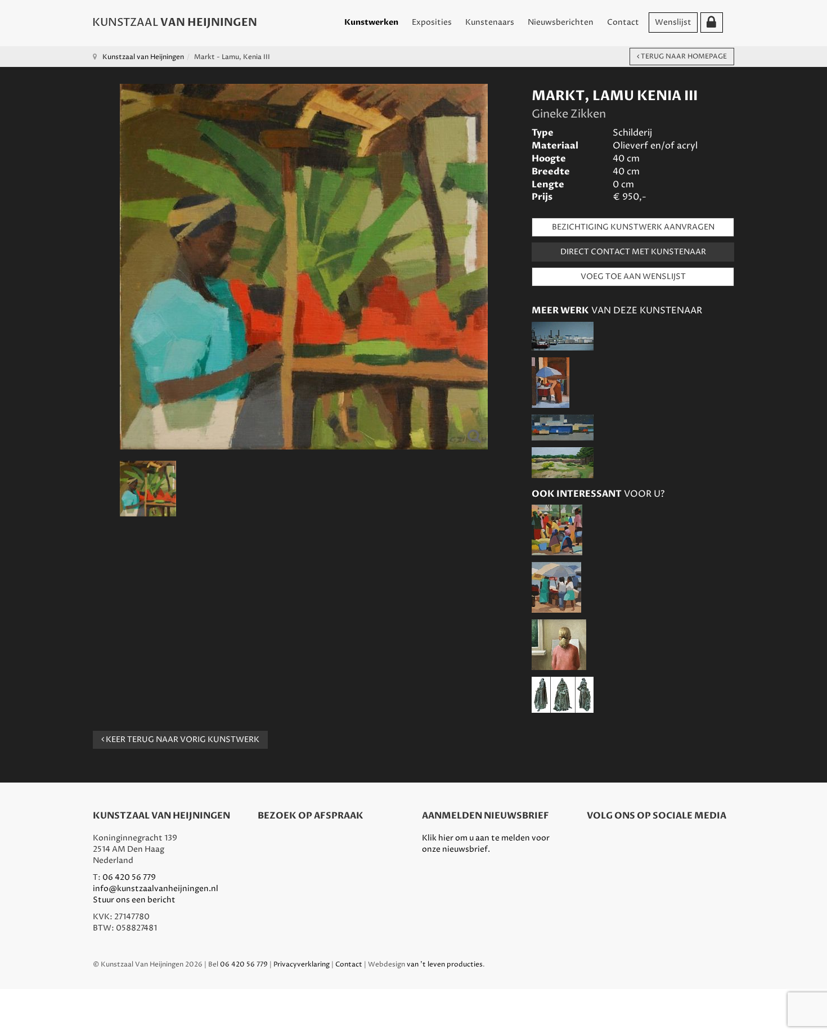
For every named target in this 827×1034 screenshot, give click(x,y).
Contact (623, 22)
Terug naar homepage (683, 56)
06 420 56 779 (129, 877)
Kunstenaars (489, 22)
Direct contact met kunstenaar (633, 251)
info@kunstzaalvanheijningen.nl (155, 888)
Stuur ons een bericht (134, 899)
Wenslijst (673, 22)
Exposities (432, 22)
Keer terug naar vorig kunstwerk (181, 739)
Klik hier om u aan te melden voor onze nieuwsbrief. (486, 844)
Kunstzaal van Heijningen (143, 57)
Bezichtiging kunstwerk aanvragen (633, 227)
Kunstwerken (371, 22)
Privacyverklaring (301, 964)
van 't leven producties (445, 964)
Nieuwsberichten (561, 22)
